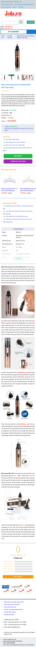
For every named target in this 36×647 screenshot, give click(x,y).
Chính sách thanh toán (10, 607)
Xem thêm (18, 258)
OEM (10, 113)
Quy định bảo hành (9, 614)
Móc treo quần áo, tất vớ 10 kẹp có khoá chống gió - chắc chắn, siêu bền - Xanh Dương (9, 189)
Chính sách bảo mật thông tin (12, 604)
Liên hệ (14, 7)
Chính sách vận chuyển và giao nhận (14, 602)
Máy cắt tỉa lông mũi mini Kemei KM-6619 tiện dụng (25, 36)
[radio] (11, 555)
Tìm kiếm (21, 21)
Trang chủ (3, 36)
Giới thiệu (20, 7)
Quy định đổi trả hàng (7, 4)
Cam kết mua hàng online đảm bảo (24, 4)
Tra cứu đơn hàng (6, 7)
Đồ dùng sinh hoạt (9, 36)
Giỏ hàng (30, 22)
